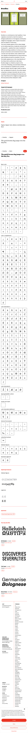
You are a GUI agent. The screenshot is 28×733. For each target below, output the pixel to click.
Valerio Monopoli (8, 542)
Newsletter (4, 700)
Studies (13, 541)
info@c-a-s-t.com (6, 684)
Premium (15, 591)
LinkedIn (4, 690)
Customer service (5, 696)
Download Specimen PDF (8, 514)
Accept (14, 720)
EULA (3, 702)
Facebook (4, 688)
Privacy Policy (14, 731)
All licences (4, 697)
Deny (14, 724)
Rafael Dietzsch (5, 83)
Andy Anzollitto (8, 568)
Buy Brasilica (22, 8)
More (3, 545)
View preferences (14, 727)
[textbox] (14, 141)
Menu (2, 1)
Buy (25, 137)
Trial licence (4, 699)
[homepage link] (14, 1)
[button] (24, 709)
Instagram (4, 689)
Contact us (4, 694)
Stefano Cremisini (8, 593)
